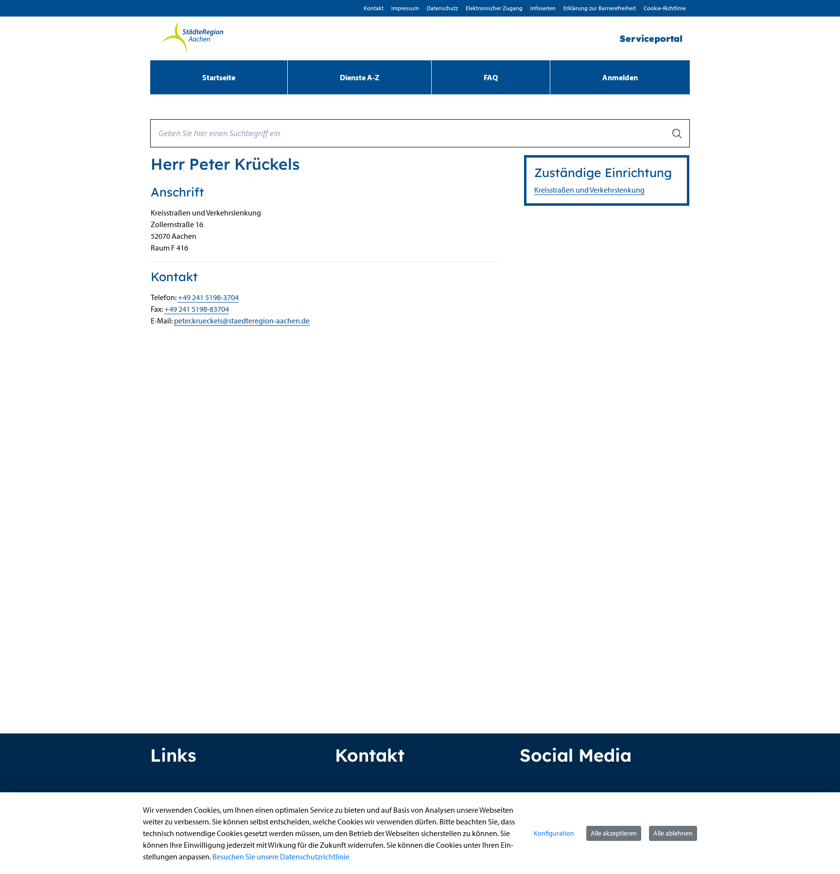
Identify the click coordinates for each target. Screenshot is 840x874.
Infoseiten (543, 8)
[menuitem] (218, 77)
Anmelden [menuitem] (620, 77)
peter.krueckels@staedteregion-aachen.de (242, 320)
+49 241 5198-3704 (208, 297)
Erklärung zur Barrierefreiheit (599, 8)
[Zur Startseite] (192, 38)
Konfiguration (554, 833)
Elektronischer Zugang (494, 8)
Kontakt (374, 8)
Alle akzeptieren (614, 833)
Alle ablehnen (673, 833)
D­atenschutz (442, 8)
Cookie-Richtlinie (665, 8)
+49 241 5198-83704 (196, 309)
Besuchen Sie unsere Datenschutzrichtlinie (281, 856)
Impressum (405, 8)
